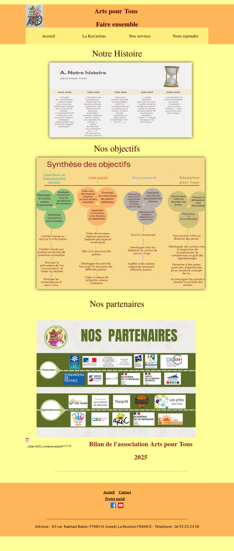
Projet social (115, 498)
